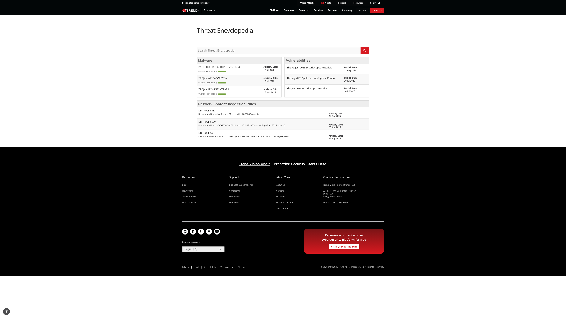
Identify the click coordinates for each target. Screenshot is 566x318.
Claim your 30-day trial (343, 246)
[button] (203, 249)
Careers (280, 190)
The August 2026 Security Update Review (309, 67)
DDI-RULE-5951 (207, 133)
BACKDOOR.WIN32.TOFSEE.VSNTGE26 (219, 67)
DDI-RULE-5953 (207, 110)
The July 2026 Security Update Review (307, 88)
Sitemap (242, 267)
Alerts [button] (326, 3)
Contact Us (377, 10)
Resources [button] (358, 3)
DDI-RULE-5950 (207, 121)
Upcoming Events (284, 202)
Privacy (185, 267)
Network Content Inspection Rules (227, 104)
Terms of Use (227, 267)
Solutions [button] (289, 10)
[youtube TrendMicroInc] (217, 232)
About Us (280, 184)
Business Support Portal (241, 184)
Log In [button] (373, 3)
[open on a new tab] (201, 232)
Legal (196, 267)
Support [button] (342, 3)
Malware (205, 60)
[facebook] (193, 232)
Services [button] (318, 10)
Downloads (234, 196)
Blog (184, 184)
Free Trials (361, 9)
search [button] (379, 3)
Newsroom (187, 190)
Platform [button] (274, 10)
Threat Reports (189, 196)
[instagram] (209, 232)
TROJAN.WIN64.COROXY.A (212, 78)
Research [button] (304, 10)
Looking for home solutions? (195, 3)
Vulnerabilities (298, 60)
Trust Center (282, 208)
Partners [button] (332, 10)
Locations (281, 196)
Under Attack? (307, 3)
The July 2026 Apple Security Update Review (311, 78)
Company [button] (347, 10)
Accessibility (210, 267)
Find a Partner (189, 202)
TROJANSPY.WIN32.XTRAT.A (213, 89)
